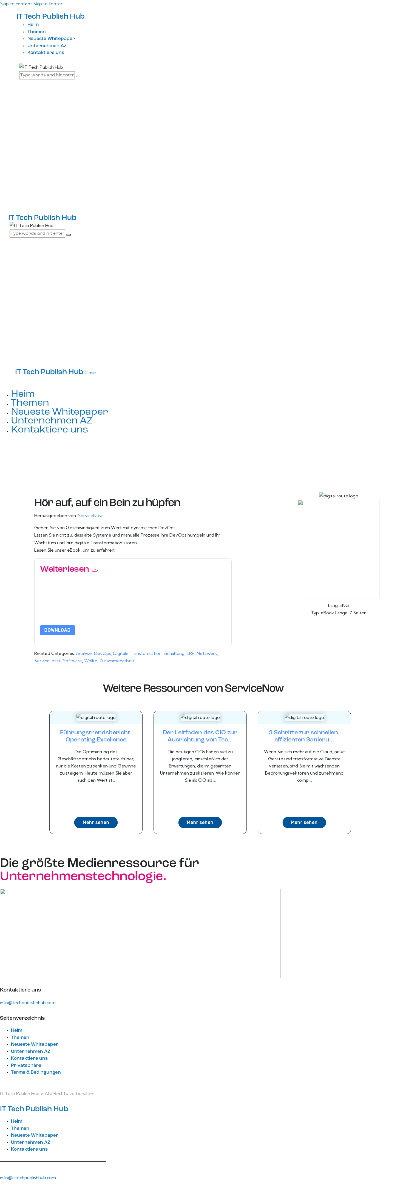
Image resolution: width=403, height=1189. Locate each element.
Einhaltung (174, 653)
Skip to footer (48, 3)
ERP (190, 653)
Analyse (84, 653)
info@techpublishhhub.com (28, 1002)
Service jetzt (47, 660)
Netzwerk (207, 653)
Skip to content (16, 3)
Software (72, 660)
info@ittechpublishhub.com (28, 1177)
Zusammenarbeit (117, 660)
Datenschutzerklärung (104, 611)
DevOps (102, 653)
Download (57, 630)
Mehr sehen (96, 822)
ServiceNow (90, 515)
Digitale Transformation (137, 653)
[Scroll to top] (3, 1185)
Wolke (90, 660)
